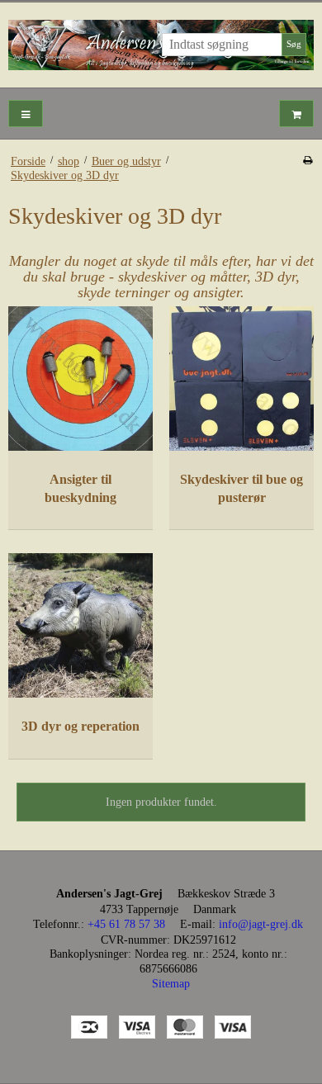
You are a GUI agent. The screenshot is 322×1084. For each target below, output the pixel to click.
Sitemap (171, 983)
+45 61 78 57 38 (126, 924)
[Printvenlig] (307, 160)
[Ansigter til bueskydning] (80, 378)
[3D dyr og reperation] (80, 625)
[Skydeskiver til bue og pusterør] (241, 378)
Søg (293, 44)
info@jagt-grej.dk (261, 924)
